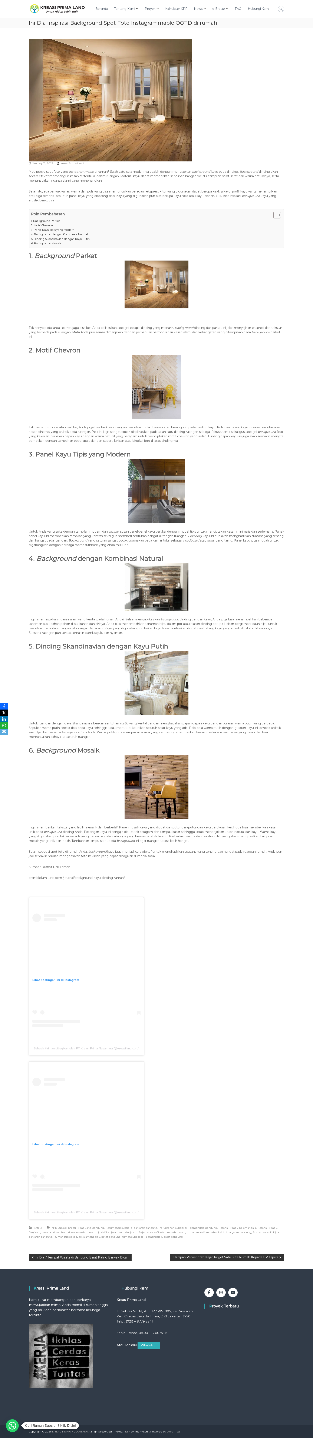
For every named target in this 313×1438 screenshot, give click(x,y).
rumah (80, 1232)
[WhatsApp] (4, 725)
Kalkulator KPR (176, 9)
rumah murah (176, 1232)
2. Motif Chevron (42, 225)
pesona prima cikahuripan (58, 1232)
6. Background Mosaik (46, 243)
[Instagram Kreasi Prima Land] (221, 1292)
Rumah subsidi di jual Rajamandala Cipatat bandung (87, 1236)
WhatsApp (148, 1345)
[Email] (4, 732)
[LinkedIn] (4, 719)
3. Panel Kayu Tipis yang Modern (52, 229)
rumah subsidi (196, 1232)
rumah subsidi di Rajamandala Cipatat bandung (152, 1236)
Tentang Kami (124, 9)
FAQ (238, 9)
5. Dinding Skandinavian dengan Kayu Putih (60, 239)
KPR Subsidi (59, 1227)
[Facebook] (4, 706)
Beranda (101, 9)
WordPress (173, 1431)
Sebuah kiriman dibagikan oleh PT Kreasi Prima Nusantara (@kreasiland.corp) (86, 1048)
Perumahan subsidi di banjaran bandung (131, 1227)
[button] (12, 1425)
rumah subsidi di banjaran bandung (228, 1232)
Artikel (38, 1227)
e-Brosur (218, 9)
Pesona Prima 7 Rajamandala (237, 1227)
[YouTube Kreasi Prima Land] (233, 1292)
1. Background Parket (45, 220)
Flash (127, 1431)
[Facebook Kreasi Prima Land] (209, 1292)
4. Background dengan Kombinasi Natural (59, 234)
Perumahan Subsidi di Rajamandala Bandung (188, 1227)
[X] (4, 713)
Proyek (150, 9)
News (198, 9)
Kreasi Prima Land (72, 163)
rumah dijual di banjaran (102, 1232)
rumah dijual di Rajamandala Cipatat (142, 1232)
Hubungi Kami (258, 9)
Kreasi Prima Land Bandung (86, 1227)
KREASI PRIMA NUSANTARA (70, 1431)
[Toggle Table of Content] (275, 215)
